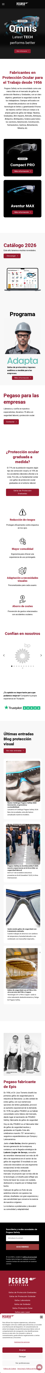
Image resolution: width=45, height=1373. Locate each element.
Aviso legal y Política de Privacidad (28, 1369)
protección (8, 94)
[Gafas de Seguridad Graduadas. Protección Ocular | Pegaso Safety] (22, 4)
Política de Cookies (9, 1369)
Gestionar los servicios (22, 1342)
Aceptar (22, 1350)
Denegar (22, 1356)
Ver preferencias (22, 1363)
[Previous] (4, 655)
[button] (41, 1317)
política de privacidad (30, 1257)
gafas (33, 91)
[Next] (40, 655)
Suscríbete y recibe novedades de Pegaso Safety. (21, 1231)
